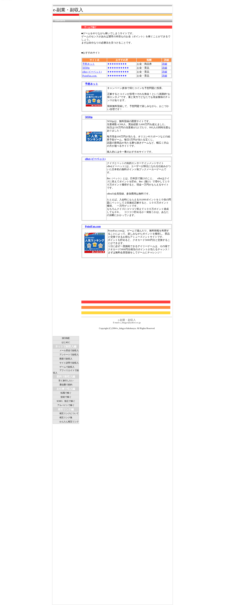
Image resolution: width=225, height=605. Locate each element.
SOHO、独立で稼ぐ (66, 401)
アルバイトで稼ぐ (65, 405)
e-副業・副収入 (68, 9)
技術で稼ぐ (66, 397)
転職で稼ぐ (66, 393)
